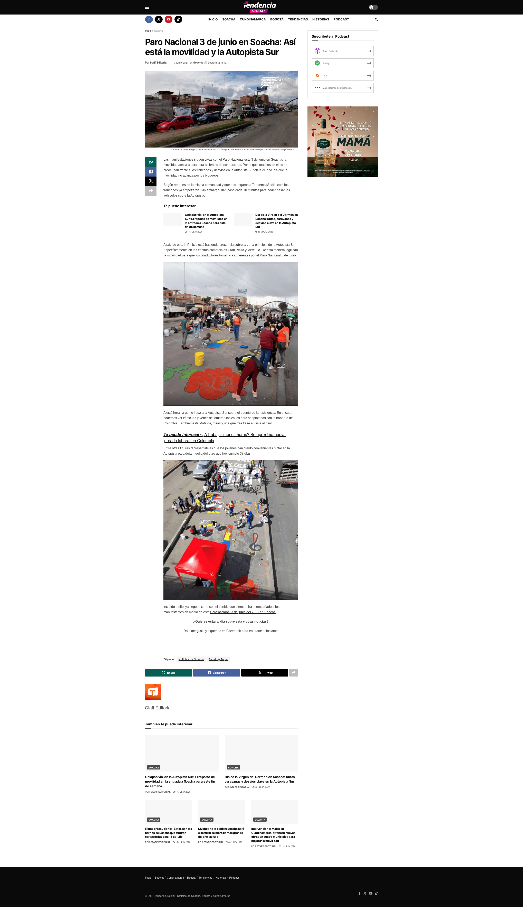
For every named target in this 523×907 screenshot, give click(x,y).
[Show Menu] (147, 7)
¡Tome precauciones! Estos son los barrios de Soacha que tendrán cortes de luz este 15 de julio (168, 832)
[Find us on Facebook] (149, 19)
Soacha (228, 19)
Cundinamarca (253, 19)
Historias (320, 19)
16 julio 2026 (265, 231)
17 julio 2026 (194, 231)
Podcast (341, 19)
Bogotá (277, 19)
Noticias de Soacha (191, 659)
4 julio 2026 (235, 842)
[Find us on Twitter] (159, 19)
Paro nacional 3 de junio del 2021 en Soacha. (243, 612)
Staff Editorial (158, 62)
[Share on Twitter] (150, 181)
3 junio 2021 (181, 62)
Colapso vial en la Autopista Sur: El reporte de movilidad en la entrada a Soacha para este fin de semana (180, 781)
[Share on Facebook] (150, 172)
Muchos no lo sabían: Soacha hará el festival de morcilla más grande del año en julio (221, 832)
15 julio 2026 (182, 842)
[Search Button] (376, 19)
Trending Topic (218, 659)
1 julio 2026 (288, 846)
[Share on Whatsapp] (150, 162)
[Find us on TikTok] (178, 19)
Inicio (213, 19)
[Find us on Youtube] (168, 19)
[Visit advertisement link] (342, 141)
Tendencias (298, 19)
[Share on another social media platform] (150, 191)
